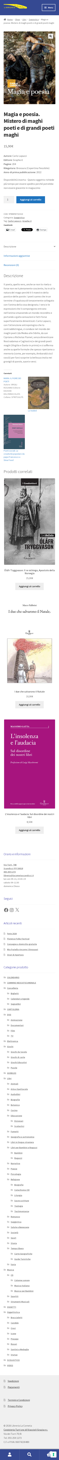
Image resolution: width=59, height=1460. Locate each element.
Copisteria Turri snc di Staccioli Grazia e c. (26, 1429)
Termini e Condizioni (19, 1400)
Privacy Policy (15, 1406)
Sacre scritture (21, 1200)
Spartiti (14, 1296)
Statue (14, 1354)
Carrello (45, 1452)
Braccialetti (16, 1317)
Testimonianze (21, 1211)
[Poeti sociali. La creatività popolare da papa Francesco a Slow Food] (14, 432)
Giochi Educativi (19, 1062)
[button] (50, 36)
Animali (14, 1083)
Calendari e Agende (20, 998)
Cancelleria (12, 988)
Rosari (14, 1344)
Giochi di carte (18, 1057)
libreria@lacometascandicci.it (19, 875)
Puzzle (14, 1067)
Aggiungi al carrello (30, 199)
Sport (13, 1237)
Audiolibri (15, 1094)
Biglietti (15, 993)
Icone (13, 1333)
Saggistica (34, 19)
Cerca (29, 1454)
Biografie (15, 1099)
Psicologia (16, 1174)
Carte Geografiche (23, 1253)
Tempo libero (17, 1248)
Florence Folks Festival (18, 938)
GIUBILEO (11, 1073)
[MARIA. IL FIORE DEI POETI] (16, 388)
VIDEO (10, 1365)
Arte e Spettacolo (19, 1089)
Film (13, 1030)
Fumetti (15, 1131)
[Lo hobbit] (38, 393)
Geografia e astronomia (22, 1136)
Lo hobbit (32, 410)
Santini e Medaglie (20, 1349)
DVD (9, 1014)
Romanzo (15, 1216)
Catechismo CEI (22, 1190)
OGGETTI (11, 1307)
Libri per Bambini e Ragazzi (24, 1147)
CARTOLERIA (13, 1009)
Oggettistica (13, 1312)
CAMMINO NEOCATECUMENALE (21, 982)
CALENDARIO (13, 977)
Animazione (16, 1020)
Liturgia (18, 1195)
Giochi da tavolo (19, 1051)
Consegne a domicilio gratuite (22, 944)
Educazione (16, 1115)
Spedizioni (13, 1381)
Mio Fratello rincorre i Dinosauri (22, 949)
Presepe (14, 1338)
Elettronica (12, 1041)
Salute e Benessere (20, 1227)
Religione (15, 1179)
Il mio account (10, 1454)
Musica (10, 1269)
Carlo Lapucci (14, 221)
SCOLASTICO (13, 1360)
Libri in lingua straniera (22, 1142)
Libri (24, 19)
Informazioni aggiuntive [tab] (17, 255)
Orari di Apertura (15, 954)
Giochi (10, 1046)
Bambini (18, 1152)
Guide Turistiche (22, 1259)
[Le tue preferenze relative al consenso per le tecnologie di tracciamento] (53, 1454)
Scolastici (19, 1126)
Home (10, 19)
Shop (17, 19)
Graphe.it (27, 221)
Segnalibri (16, 1004)
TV (12, 1035)
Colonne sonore (22, 1280)
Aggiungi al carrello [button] (29, 586)
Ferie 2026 (12, 933)
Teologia (18, 1206)
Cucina (14, 1110)
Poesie (14, 1168)
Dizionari (18, 1121)
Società (14, 1232)
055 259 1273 (10, 871)
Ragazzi (18, 1158)
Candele (15, 1322)
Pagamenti (14, 1387)
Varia (13, 1264)
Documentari (17, 1025)
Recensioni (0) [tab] (11, 265)
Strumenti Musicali (20, 1301)
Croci (13, 1328)
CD (12, 1275)
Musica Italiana (22, 1285)
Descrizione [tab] (10, 246)
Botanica (15, 1105)
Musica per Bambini (24, 1291)
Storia (14, 1243)
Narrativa (15, 1163)
